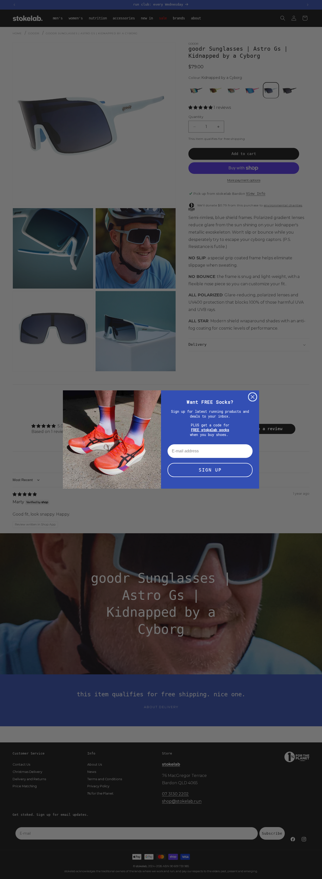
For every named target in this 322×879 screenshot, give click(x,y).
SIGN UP (210, 470)
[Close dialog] (253, 397)
